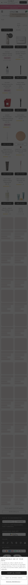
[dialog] (14, 571)
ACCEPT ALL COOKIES (14, 573)
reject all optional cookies (14, 578)
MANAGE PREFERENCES (13, 581)
